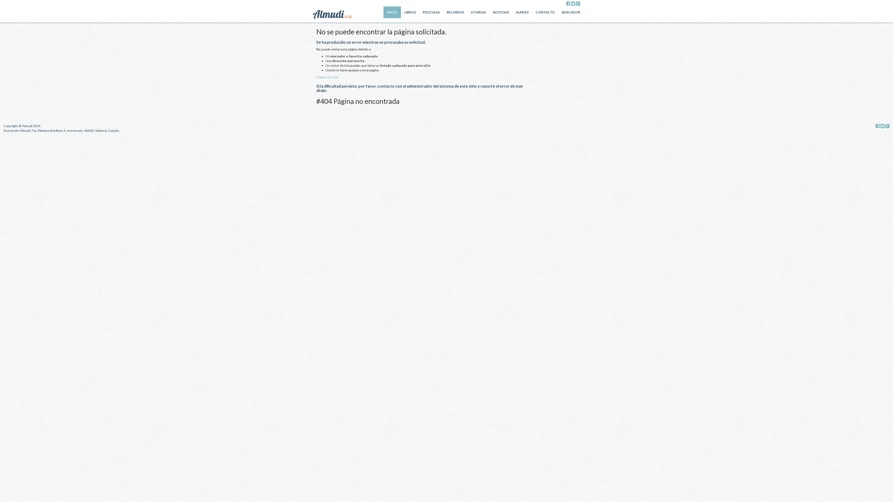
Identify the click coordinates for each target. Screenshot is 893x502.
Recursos (455, 12)
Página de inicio (327, 77)
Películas (431, 12)
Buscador (571, 12)
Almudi (522, 12)
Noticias (501, 12)
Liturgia (478, 12)
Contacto (545, 12)
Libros (410, 12)
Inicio (392, 12)
